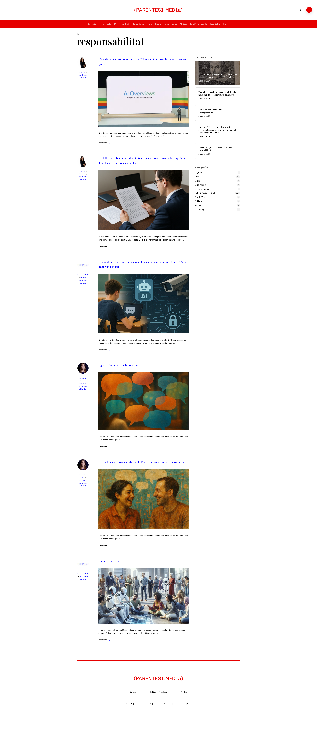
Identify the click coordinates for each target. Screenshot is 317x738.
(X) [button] (187, 704)
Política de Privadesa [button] (158, 692)
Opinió (86, 389)
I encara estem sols (111, 561)
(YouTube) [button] (130, 704)
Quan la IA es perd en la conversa (119, 365)
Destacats (82, 174)
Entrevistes (200, 185)
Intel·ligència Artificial (205, 193)
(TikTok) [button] (184, 692)
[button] (309, 10)
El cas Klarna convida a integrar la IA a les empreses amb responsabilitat (143, 462)
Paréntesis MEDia (83, 275)
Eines (197, 180)
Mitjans (198, 201)
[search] (301, 10)
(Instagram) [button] (168, 704)
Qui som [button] (133, 692)
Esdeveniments (202, 189)
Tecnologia (200, 209)
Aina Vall (82, 72)
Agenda (198, 172)
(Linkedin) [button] (149, 704)
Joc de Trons (201, 197)
